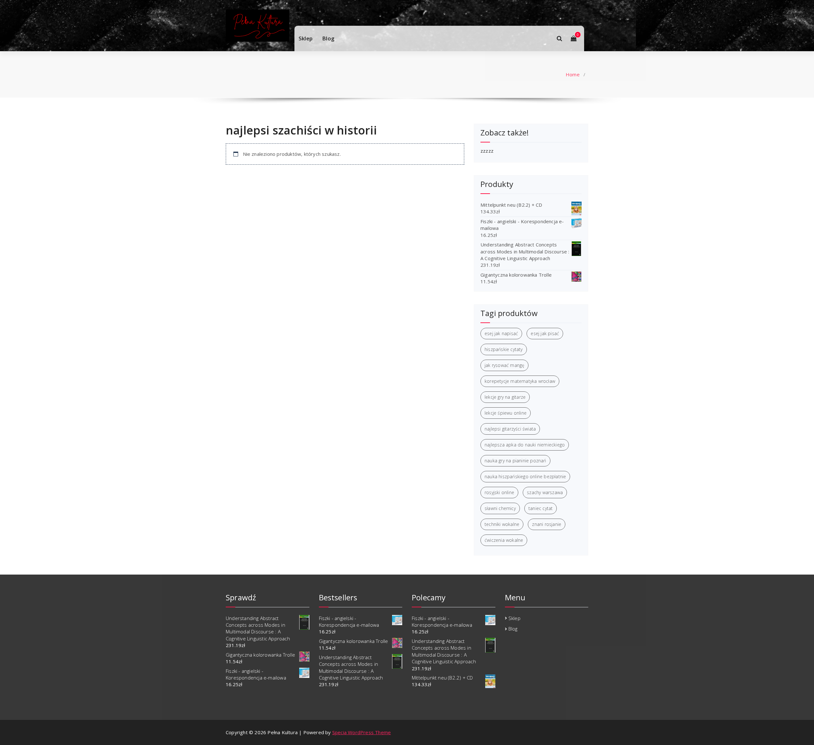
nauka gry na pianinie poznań (515, 461)
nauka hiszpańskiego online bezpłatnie (525, 476)
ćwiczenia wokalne (504, 540)
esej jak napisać (501, 333)
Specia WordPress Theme (361, 732)
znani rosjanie (546, 524)
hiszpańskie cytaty (504, 349)
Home (573, 74)
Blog (328, 38)
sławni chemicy (500, 508)
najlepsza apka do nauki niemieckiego (525, 445)
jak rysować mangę (504, 365)
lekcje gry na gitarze (505, 397)
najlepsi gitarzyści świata (510, 429)
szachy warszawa (545, 492)
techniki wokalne (502, 524)
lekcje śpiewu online (506, 413)
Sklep (306, 38)
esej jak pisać (545, 333)
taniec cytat (540, 508)
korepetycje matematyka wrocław (520, 381)
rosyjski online (499, 492)
